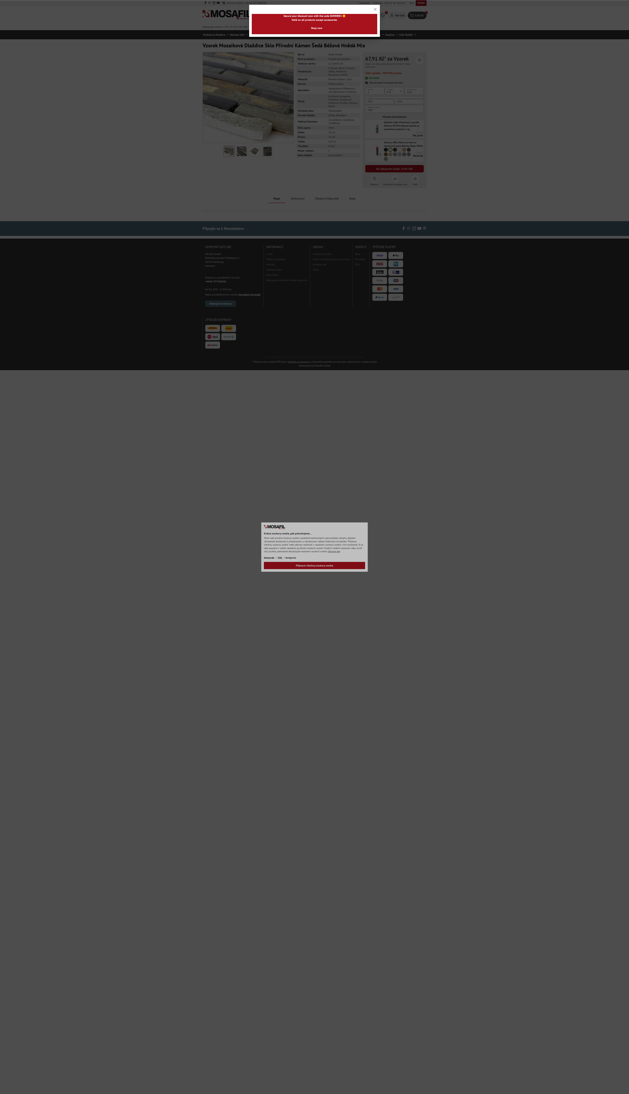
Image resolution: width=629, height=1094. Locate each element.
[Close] (375, 9)
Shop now (316, 28)
